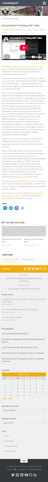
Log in (6, 436)
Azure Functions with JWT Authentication (20, 347)
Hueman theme (36, 469)
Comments (11, 259)
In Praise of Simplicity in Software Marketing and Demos (23, 340)
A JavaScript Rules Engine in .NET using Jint (21, 309)
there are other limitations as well (24, 181)
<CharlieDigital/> (10, 3)
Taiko (37, 78)
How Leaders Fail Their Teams (15, 333)
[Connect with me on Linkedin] (32, 268)
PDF (38, 64)
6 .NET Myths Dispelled (13, 317)
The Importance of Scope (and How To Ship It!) (23, 353)
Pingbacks (28, 259)
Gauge (21, 177)
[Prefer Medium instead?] (28, 268)
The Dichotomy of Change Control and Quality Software (23, 360)
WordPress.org (10, 451)
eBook (43, 64)
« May (4, 398)
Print (33, 64)
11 (36, 385)
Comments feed (10, 446)
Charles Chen (9, 30)
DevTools (6, 19)
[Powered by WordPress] (15, 469)
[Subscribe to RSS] (44, 268)
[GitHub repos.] (40, 268)
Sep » (10, 398)
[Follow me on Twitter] (25, 268)
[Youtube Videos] (36, 268)
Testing (15, 19)
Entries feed (9, 441)
